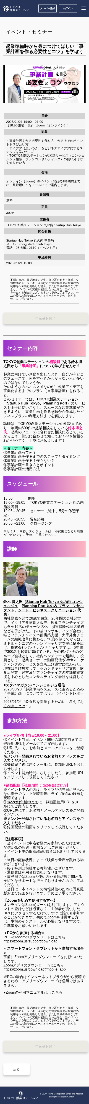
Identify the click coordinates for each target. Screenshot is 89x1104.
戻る (16, 1069)
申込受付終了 (45, 318)
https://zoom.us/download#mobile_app (34, 969)
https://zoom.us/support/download (30, 941)
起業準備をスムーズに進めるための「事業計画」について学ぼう (43, 691)
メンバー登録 (47, 8)
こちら (57, 992)
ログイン (68, 8)
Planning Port (55, 403)
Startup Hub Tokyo (23, 403)
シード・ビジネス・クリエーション (47, 610)
